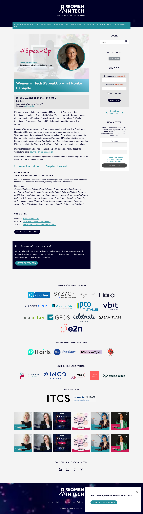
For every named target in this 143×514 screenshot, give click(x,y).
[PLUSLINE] (39, 295)
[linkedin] (61, 470)
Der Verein (88, 25)
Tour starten (114, 58)
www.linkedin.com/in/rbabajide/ (36, 222)
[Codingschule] (94, 376)
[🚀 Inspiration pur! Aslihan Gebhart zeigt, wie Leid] (120, 421)
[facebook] (75, 470)
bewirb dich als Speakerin (41, 152)
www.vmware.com (31, 219)
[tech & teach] (114, 376)
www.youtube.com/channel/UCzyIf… (39, 225)
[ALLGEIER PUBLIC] (36, 306)
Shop (16, 27)
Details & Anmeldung (27, 232)
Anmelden (122, 25)
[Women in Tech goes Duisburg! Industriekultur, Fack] (62, 421)
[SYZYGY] (65, 295)
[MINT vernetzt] (65, 352)
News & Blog (30, 25)
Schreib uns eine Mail (103, 502)
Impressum (70, 502)
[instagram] (68, 470)
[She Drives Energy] (110, 352)
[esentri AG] (33, 318)
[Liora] (107, 295)
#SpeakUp (29, 106)
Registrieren (114, 111)
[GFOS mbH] (59, 318)
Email (114, 149)
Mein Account (106, 25)
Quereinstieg (45, 25)
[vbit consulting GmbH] (110, 306)
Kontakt (51, 502)
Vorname (114, 141)
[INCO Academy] (55, 376)
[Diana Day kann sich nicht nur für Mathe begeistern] (100, 421)
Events (17, 25)
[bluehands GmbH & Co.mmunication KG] (62, 306)
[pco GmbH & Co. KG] (88, 306)
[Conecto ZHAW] (84, 398)
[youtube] (82, 470)
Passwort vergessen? (114, 113)
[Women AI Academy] (29, 376)
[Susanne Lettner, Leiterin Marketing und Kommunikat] (23, 421)
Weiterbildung (61, 25)
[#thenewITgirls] (91, 352)
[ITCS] (58, 399)
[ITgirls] (39, 352)
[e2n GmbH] (71, 329)
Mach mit (75, 25)
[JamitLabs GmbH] (110, 318)
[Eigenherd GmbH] (88, 295)
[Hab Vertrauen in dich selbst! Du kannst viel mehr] (81, 421)
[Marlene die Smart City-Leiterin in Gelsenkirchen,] (43, 421)
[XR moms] (78, 376)
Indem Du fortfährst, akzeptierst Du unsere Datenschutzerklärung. (114, 159)
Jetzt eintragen (26, 263)
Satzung (59, 502)
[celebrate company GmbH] (84, 317)
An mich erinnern (116, 93)
